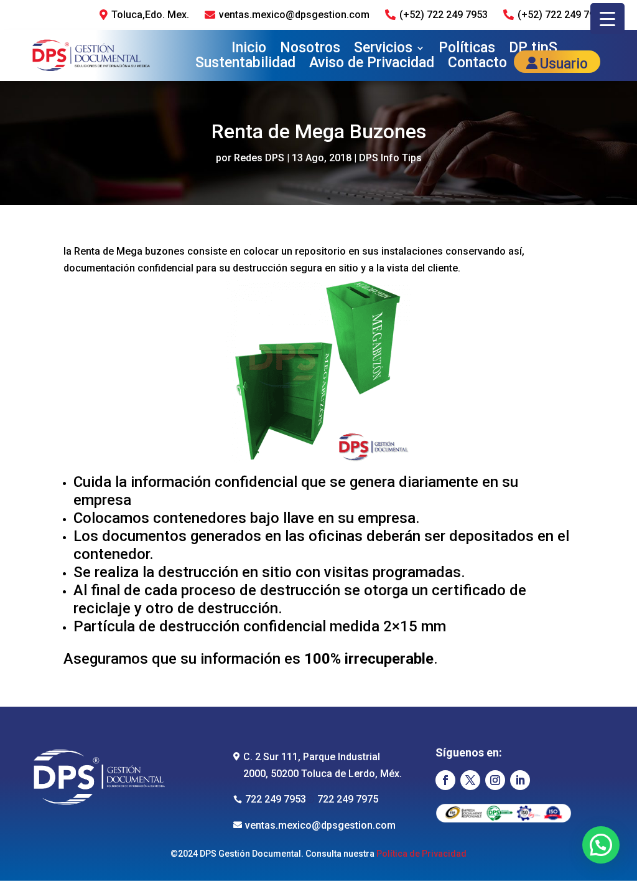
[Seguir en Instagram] (495, 780)
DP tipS (533, 49)
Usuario (564, 65)
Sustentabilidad (245, 65)
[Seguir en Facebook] (445, 780)
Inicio (248, 49)
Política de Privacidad (421, 854)
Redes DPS (259, 158)
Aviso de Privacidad (371, 65)
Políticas (467, 49)
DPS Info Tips (390, 158)
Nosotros (310, 49)
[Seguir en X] (470, 780)
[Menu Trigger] (607, 18)
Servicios (383, 49)
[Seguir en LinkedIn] (520, 780)
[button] (601, 845)
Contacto (477, 65)
